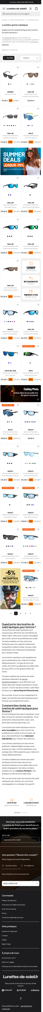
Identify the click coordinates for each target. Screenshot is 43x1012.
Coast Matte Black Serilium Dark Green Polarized (31, 374)
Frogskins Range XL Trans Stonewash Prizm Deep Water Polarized (31, 474)
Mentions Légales (8, 962)
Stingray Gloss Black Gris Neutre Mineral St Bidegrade (30, 206)
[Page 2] (24, 812)
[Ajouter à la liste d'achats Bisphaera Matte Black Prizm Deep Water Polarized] (38, 529)
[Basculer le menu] (4, 8)
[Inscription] (37, 840)
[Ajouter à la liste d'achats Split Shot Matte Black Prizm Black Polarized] (18, 529)
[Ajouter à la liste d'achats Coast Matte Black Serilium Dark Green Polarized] (38, 346)
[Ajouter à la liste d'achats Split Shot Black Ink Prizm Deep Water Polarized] (38, 488)
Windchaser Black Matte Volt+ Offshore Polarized (10, 433)
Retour (4, 913)
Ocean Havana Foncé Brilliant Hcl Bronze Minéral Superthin (31, 95)
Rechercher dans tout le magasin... (18, 14)
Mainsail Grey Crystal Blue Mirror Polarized (10, 374)
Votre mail (6, 835)
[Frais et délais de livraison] (31, 263)
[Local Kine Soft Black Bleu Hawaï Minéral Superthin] (10, 226)
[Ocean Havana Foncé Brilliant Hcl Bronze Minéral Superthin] (31, 74)
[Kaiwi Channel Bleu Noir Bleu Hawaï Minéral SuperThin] (10, 185)
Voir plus (5, 45)
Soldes (4, 940)
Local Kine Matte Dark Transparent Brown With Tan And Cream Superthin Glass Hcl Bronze (10, 289)
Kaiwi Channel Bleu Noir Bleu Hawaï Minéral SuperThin (10, 206)
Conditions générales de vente (12, 917)
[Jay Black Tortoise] (10, 74)
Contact (5, 935)
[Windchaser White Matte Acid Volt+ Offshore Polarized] (31, 115)
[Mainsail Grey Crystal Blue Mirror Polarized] (10, 353)
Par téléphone (29, 866)
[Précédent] (2, 2)
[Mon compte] (30, 9)
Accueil (4, 20)
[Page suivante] (30, 613)
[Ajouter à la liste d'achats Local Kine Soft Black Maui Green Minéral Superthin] (38, 219)
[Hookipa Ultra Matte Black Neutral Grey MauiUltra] (10, 115)
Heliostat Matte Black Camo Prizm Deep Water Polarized (10, 474)
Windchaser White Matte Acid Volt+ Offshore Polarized (30, 137)
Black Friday (6, 944)
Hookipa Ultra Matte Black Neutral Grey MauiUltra (10, 137)
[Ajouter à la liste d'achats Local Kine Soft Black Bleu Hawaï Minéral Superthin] (18, 219)
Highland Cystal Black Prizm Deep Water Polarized (10, 516)
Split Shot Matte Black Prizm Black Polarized (10, 557)
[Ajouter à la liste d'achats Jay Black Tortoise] (18, 67)
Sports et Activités (17, 20)
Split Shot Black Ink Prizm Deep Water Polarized (31, 516)
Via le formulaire (11, 866)
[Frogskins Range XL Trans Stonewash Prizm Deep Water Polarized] (31, 453)
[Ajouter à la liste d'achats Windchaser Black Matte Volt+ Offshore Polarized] (18, 405)
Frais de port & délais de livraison (13, 905)
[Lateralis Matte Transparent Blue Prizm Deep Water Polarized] (10, 311)
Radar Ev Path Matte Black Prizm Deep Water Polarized (31, 599)
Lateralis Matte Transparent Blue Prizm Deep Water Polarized (10, 333)
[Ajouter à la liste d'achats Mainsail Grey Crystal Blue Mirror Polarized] (18, 346)
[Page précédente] (11, 613)
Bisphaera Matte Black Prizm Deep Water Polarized (31, 557)
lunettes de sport (9, 38)
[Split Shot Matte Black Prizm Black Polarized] (10, 536)
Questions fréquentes (9, 931)
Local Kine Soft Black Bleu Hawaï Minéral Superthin (10, 247)
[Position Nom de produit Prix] (29, 58)
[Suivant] (38, 2)
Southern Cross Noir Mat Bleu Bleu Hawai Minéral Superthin (31, 333)
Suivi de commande (9, 909)
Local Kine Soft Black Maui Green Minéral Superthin (31, 247)
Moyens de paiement (9, 900)
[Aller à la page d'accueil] (17, 9)
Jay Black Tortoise (10, 94)
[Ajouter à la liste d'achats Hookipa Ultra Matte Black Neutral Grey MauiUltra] (18, 109)
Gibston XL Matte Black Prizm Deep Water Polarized (31, 433)
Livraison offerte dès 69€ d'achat (21, 2)
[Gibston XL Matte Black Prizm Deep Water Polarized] (31, 412)
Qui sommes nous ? (9, 958)
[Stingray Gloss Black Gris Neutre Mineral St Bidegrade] (31, 185)
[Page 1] (17, 812)
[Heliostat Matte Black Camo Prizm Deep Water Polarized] (10, 453)
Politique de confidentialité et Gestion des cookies (20, 966)
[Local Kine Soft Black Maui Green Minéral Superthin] (31, 226)
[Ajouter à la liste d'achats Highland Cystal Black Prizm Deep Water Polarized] (18, 488)
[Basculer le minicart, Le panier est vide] (36, 9)
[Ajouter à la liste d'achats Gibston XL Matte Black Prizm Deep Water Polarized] (38, 405)
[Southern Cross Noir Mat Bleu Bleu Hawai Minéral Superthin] (31, 311)
